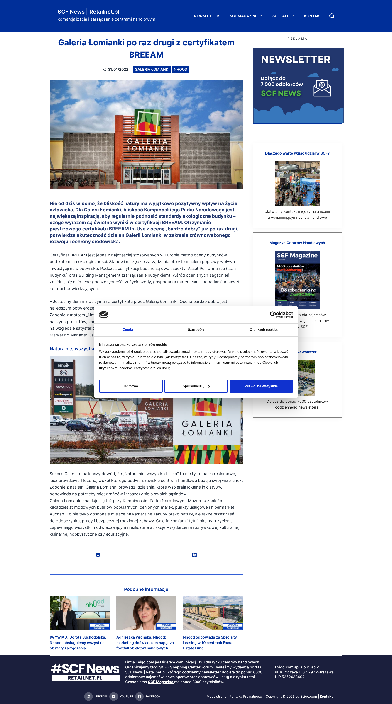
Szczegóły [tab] (196, 329)
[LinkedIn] (194, 555)
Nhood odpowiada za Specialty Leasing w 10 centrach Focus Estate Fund (210, 642)
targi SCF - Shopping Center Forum (181, 667)
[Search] (331, 15)
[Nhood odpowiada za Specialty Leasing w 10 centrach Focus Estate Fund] (213, 613)
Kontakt (313, 16)
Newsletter (206, 16)
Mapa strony (216, 696)
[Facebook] (98, 555)
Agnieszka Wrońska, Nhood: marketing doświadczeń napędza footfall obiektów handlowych (145, 642)
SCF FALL (280, 16)
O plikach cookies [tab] (264, 329)
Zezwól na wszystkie (261, 386)
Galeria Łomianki (152, 69)
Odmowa (131, 386)
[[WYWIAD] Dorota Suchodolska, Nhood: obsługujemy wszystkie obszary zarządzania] (80, 613)
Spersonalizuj (193, 386)
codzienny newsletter (201, 672)
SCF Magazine (243, 16)
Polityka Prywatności (246, 696)
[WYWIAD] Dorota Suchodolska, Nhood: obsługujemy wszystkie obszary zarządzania (78, 642)
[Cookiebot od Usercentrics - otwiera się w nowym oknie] (273, 314)
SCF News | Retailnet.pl (88, 11)
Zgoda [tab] (128, 329)
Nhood (180, 69)
